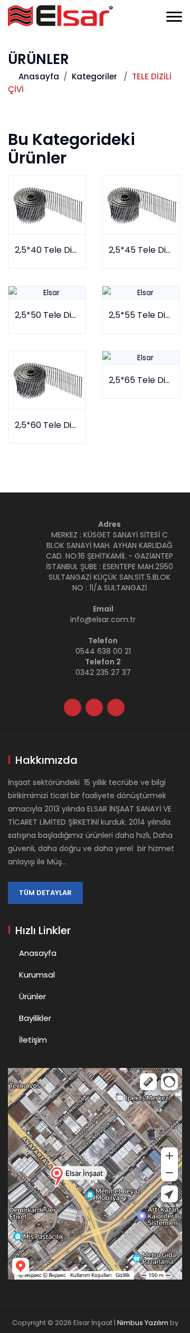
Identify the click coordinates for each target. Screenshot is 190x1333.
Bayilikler (35, 1018)
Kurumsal (37, 974)
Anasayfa (38, 76)
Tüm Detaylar (45, 893)
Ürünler (32, 996)
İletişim (33, 1039)
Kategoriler (94, 76)
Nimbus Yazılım (142, 1323)
